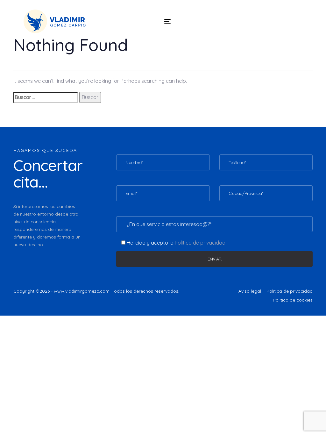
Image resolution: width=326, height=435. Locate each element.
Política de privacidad (289, 291)
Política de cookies (293, 300)
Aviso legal (249, 291)
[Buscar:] (45, 97)
